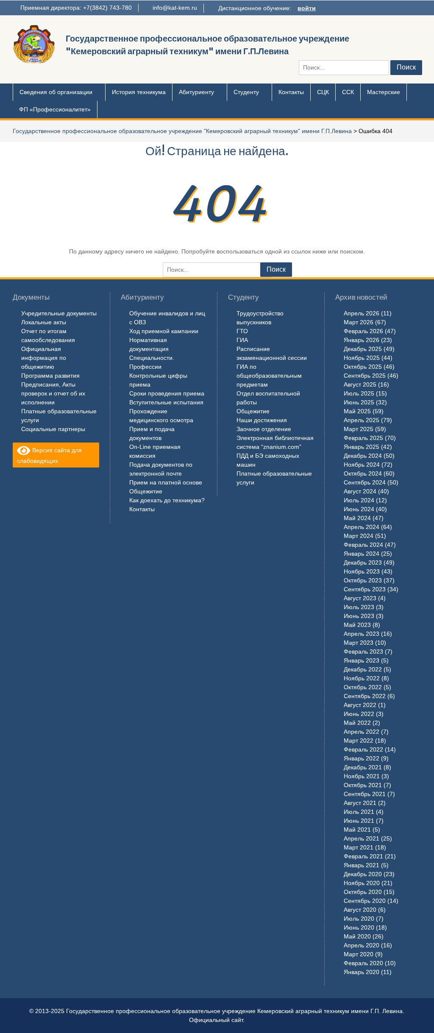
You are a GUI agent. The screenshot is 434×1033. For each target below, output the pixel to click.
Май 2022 (357, 722)
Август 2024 (360, 491)
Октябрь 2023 (363, 580)
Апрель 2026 (361, 313)
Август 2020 (360, 909)
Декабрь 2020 (363, 874)
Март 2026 (358, 322)
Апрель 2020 (361, 945)
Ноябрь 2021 (362, 776)
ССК (348, 92)
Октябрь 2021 (363, 785)
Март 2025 (358, 429)
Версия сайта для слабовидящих (49, 455)
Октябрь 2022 (363, 687)
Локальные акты (43, 322)
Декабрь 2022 (363, 669)
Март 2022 (358, 740)
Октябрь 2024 (363, 473)
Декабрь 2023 (363, 562)
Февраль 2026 (363, 331)
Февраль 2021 (363, 856)
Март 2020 (358, 954)
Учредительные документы (59, 313)
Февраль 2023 (363, 651)
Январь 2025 (361, 446)
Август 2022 (360, 705)
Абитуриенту (196, 92)
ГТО (242, 331)
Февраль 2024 (363, 544)
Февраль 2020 (363, 963)
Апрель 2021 (361, 838)
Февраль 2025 (363, 437)
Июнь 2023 (359, 616)
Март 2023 (358, 642)
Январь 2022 (361, 758)
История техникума (139, 92)
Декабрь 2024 (363, 455)
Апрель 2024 (361, 526)
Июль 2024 (359, 500)
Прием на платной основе (165, 482)
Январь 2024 (361, 553)
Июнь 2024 (359, 509)
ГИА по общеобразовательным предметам (269, 375)
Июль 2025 (359, 393)
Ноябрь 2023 (362, 571)
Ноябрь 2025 (362, 357)
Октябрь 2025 (363, 366)
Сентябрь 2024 (365, 482)
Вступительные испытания (166, 402)
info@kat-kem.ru (175, 7)
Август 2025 (360, 384)
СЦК (323, 92)
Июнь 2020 (359, 927)
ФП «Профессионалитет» (55, 109)
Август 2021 (360, 802)
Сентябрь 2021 (365, 794)
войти (307, 8)
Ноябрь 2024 (362, 464)
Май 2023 (357, 624)
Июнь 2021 (359, 820)
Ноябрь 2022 (362, 678)
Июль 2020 (359, 918)
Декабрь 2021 (363, 767)
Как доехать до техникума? (167, 500)
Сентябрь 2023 (365, 589)
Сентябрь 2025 (365, 375)
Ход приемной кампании (163, 331)
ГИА (242, 340)
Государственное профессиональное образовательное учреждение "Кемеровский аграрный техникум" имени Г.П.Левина (182, 131)
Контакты (291, 92)
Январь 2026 (361, 340)
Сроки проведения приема (166, 393)
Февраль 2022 (363, 749)
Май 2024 (357, 518)
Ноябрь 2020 (362, 883)
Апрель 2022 (361, 731)
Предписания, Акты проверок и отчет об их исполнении (53, 393)
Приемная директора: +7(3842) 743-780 (76, 7)
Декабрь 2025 (363, 348)
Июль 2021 (359, 811)
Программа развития (50, 375)
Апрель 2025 (361, 420)
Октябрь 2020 (363, 891)
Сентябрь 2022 (365, 696)
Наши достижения (261, 420)
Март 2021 (358, 847)
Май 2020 (357, 936)
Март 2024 (358, 535)
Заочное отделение (263, 429)
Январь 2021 (361, 865)
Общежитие (145, 491)
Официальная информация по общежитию (43, 357)
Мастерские (383, 92)
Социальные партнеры (53, 429)
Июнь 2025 (359, 402)
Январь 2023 (361, 660)
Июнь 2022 (359, 713)
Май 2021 (357, 829)
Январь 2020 (361, 972)
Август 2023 (360, 598)
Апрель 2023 (361, 633)
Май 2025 (357, 411)
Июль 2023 (359, 607)
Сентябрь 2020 (365, 900)
